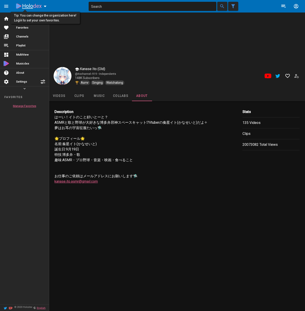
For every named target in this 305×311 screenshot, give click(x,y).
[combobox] (152, 6)
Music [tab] (99, 96)
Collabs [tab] (120, 96)
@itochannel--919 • (87, 73)
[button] (43, 81)
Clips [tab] (79, 96)
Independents (107, 73)
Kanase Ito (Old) (92, 69)
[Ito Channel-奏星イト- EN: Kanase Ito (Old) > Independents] (62, 76)
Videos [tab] (59, 96)
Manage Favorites (24, 106)
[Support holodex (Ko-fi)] (11, 308)
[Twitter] (5, 308)
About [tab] (142, 96)
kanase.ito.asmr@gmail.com (76, 181)
